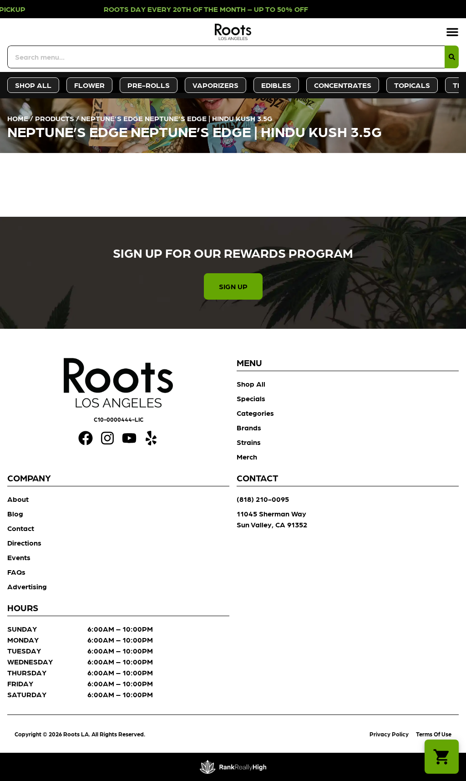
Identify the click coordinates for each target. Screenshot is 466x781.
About (18, 499)
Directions (24, 542)
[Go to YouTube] (129, 438)
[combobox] (226, 57)
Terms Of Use (433, 733)
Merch (247, 456)
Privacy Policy (389, 733)
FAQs (16, 571)
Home (17, 118)
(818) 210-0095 (263, 499)
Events (18, 557)
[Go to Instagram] (107, 438)
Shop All (251, 383)
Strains (249, 442)
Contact (20, 528)
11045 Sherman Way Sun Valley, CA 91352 (272, 519)
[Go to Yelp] (151, 438)
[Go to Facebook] (85, 438)
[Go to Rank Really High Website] (233, 767)
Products (54, 118)
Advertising (27, 586)
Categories (255, 412)
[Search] (452, 57)
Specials (251, 398)
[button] (452, 32)
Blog (15, 513)
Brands (249, 427)
